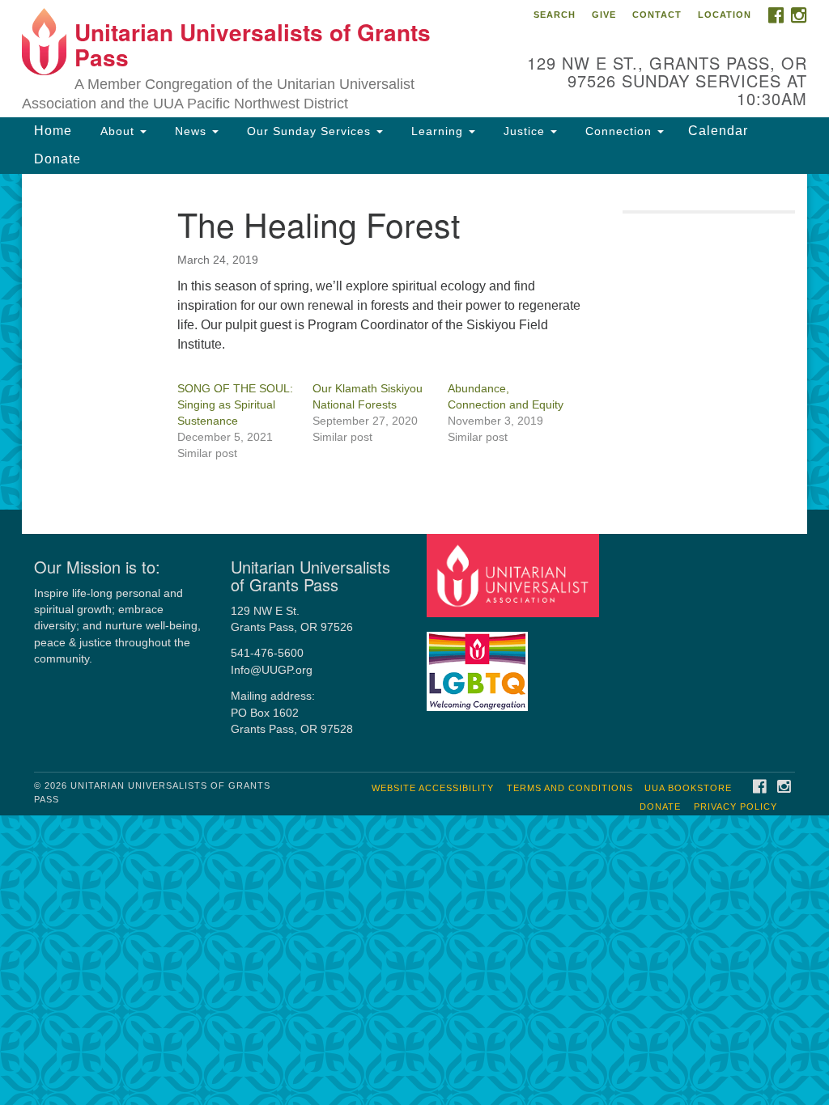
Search (555, 14)
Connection (618, 131)
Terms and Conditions (570, 788)
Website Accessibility (433, 788)
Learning (437, 131)
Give (604, 14)
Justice (524, 131)
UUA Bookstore (688, 788)
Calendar (718, 131)
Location (724, 14)
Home (53, 131)
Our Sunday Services (309, 131)
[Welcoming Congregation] (479, 664)
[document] (414, 342)
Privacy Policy (735, 806)
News (190, 131)
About (117, 131)
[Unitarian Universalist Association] (514, 575)
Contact (657, 14)
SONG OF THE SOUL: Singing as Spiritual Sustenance (235, 404)
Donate (57, 159)
